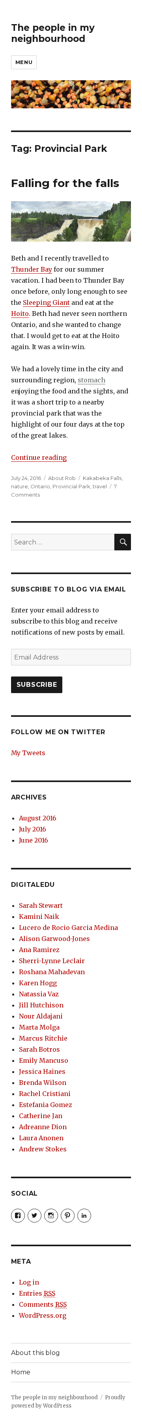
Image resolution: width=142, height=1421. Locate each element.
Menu (23, 62)
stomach (91, 380)
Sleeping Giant (46, 302)
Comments (43, 1304)
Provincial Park (71, 486)
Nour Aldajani (41, 1016)
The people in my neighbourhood (53, 33)
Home (20, 1372)
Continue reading (39, 457)
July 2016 (32, 829)
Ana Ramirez (39, 950)
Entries (37, 1293)
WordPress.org (42, 1315)
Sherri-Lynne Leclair (52, 961)
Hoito (20, 313)
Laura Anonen (41, 1138)
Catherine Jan (40, 1116)
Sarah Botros (39, 1049)
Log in (29, 1282)
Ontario (40, 486)
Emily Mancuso (43, 1060)
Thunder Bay (31, 269)
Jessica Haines (42, 1071)
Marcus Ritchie (43, 1038)
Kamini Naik (39, 916)
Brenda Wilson (42, 1083)
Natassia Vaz (39, 994)
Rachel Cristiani (45, 1094)
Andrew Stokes (43, 1149)
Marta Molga (39, 1027)
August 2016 (37, 818)
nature (19, 486)
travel (100, 486)
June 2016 (33, 840)
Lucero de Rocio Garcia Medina (68, 928)
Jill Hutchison (41, 1005)
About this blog (35, 1353)
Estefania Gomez (45, 1105)
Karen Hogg (38, 983)
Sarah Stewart (41, 905)
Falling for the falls (65, 183)
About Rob (62, 478)
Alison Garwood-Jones (54, 939)
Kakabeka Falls (102, 478)
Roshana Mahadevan (52, 972)
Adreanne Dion (43, 1127)
